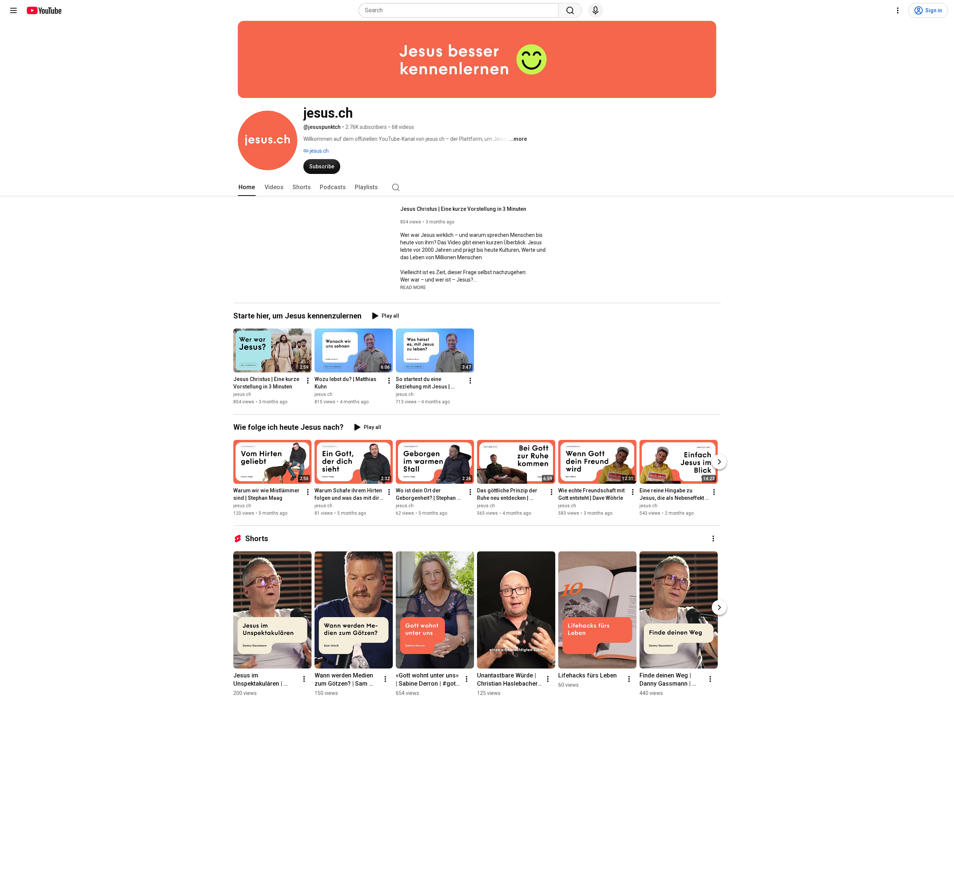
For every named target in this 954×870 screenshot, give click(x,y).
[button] (413, 287)
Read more (413, 287)
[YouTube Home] (44, 10)
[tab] (247, 187)
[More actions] (307, 380)
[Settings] (897, 10)
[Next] (719, 461)
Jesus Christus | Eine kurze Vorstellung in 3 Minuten (463, 209)
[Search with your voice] (595, 10)
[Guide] (13, 10)
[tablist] (477, 187)
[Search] (570, 10)
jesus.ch (319, 151)
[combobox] (461, 10)
